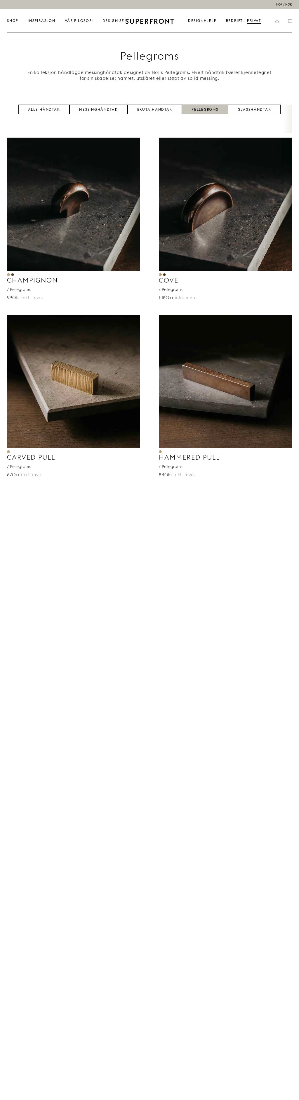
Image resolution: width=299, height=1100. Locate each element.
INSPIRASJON (41, 20)
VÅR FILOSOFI (79, 20)
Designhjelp (202, 20)
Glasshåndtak (254, 109)
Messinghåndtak (98, 109)
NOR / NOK (284, 4)
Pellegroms (205, 109)
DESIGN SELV (115, 20)
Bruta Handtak (155, 109)
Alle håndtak (44, 109)
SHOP (12, 20)
